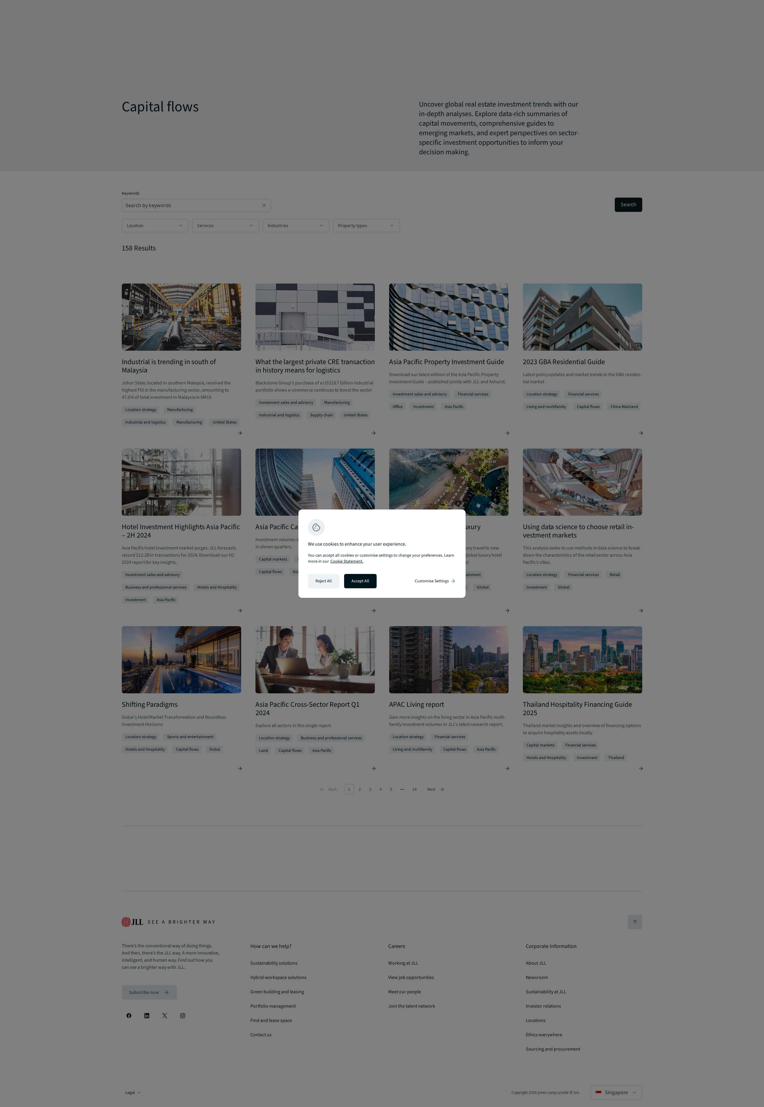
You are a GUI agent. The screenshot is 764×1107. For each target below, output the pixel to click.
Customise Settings (435, 581)
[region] (382, 553)
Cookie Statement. (346, 561)
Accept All (360, 581)
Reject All (323, 581)
